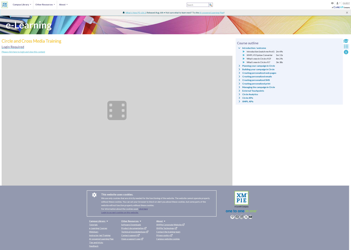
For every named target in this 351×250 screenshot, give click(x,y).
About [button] (62, 4)
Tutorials (93, 224)
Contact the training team (168, 231)
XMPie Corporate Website (169, 224)
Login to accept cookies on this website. (119, 212)
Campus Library (97, 221)
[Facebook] (237, 217)
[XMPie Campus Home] (4, 4)
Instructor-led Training (100, 235)
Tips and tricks (96, 242)
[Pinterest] (232, 217)
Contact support (129, 235)
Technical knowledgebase (133, 231)
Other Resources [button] (44, 4)
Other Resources (130, 221)
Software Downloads (131, 224)
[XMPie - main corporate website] (241, 202)
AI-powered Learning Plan (211, 12)
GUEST (346, 3)
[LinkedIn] (241, 217)
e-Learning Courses (98, 228)
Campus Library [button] (21, 4)
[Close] (347, 13)
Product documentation (132, 228)
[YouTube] (250, 217)
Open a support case (131, 239)
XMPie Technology (165, 228)
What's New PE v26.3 (135, 12)
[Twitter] (246, 217)
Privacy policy (163, 235)
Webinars (93, 231)
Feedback (93, 246)
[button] (338, 3)
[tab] (346, 41)
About (159, 221)
